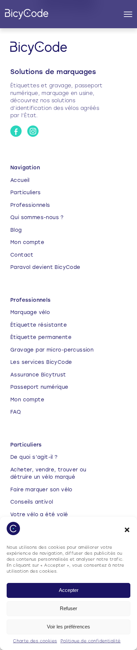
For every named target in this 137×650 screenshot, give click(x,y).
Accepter (68, 590)
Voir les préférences (68, 626)
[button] (127, 530)
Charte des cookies (35, 641)
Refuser (68, 608)
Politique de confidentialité (91, 641)
